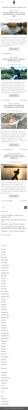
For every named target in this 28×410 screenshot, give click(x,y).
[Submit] (25, 207)
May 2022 (3, 348)
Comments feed (4, 401)
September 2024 (5, 296)
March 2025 (4, 288)
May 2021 (3, 359)
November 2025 (5, 267)
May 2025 (3, 283)
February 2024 (4, 312)
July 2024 (3, 299)
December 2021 (5, 356)
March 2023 (4, 327)
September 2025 (5, 273)
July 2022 (3, 343)
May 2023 (3, 322)
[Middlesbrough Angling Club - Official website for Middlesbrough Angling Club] (14, 2)
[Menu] (2, 2)
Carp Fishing (4, 372)
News (9, 103)
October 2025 (4, 270)
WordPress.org (4, 404)
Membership (4, 383)
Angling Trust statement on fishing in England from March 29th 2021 (14, 156)
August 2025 (4, 275)
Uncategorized (15, 103)
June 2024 (3, 301)
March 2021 (4, 362)
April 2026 (3, 254)
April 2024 (3, 307)
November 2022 (5, 335)
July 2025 (3, 278)
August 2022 (4, 341)
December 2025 (5, 265)
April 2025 (3, 286)
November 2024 (5, 294)
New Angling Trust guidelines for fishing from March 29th (14, 106)
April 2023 (3, 325)
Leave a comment (23, 100)
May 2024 (3, 304)
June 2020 (3, 364)
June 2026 (3, 252)
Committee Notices (8, 53)
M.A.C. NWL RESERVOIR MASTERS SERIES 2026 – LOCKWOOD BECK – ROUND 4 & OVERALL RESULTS (14, 227)
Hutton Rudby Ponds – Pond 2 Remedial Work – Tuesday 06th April (14, 14)
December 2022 (5, 333)
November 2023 (5, 314)
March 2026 (4, 257)
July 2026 (3, 249)
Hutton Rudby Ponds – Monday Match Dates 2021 (14, 60)
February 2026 (4, 260)
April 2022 (3, 351)
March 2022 (4, 354)
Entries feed (4, 398)
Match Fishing (14, 57)
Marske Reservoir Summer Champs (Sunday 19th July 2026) (13, 220)
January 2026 (4, 262)
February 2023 (4, 330)
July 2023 (3, 320)
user (20, 19)
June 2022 (3, 346)
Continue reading (14, 48)
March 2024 (4, 309)
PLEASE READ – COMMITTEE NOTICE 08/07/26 (13, 224)
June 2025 (3, 280)
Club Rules (3, 375)
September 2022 (5, 338)
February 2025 (4, 291)
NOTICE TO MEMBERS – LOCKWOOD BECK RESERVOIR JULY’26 (12, 216)
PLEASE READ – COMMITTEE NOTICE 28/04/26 (13, 231)
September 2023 (5, 317)
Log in (2, 396)
